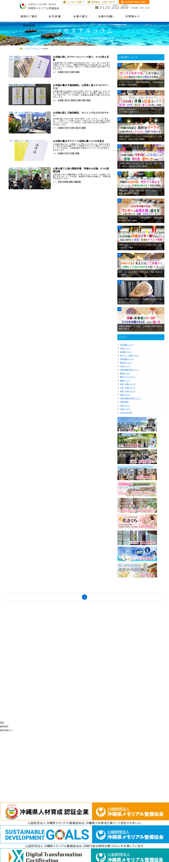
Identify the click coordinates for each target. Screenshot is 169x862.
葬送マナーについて (16, 59)
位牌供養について (127, 359)
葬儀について (30, 57)
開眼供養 (77, 182)
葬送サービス (125, 373)
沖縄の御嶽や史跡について (130, 398)
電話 (2, 723)
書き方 (73, 100)
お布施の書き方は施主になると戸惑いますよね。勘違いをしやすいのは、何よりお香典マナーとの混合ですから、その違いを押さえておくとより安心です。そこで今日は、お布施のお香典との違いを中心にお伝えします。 (81, 94)
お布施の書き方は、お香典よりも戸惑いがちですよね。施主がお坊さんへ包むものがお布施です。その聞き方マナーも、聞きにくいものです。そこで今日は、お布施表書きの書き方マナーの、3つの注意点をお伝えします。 (81, 147)
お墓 (60, 182)
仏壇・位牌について (127, 388)
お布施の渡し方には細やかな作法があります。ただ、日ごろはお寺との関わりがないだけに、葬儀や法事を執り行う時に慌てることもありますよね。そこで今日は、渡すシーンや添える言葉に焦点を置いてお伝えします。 (81, 66)
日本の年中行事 (126, 413)
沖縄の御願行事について (129, 370)
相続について (125, 395)
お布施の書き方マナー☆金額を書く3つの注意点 (78, 141)
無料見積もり (6, 730)
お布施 (60, 72)
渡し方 (78, 128)
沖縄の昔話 (124, 402)
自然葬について (126, 352)
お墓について (14, 168)
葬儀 (77, 72)
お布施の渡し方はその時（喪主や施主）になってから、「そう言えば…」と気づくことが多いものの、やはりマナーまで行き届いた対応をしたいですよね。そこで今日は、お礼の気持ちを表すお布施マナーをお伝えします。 (81, 121)
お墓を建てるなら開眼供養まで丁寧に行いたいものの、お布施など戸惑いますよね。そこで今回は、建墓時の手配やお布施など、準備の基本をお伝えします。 (81, 176)
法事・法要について (16, 57)
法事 (72, 72)
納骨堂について (126, 363)
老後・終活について (127, 391)
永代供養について (127, 345)
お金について (125, 405)
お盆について (125, 366)
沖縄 (79, 100)
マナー (67, 72)
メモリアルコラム (32, 48)
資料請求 (4, 726)
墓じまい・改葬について (29, 168)
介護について (125, 409)
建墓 (71, 182)
